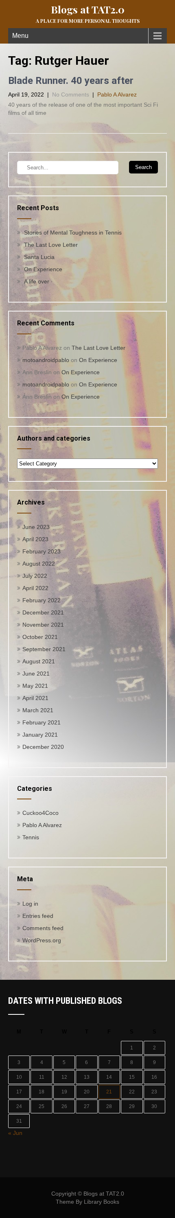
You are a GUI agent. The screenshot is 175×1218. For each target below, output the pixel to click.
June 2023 (36, 527)
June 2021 (36, 673)
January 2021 (40, 734)
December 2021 (43, 612)
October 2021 (40, 637)
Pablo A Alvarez (117, 94)
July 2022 (34, 576)
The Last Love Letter (51, 244)
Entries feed (37, 916)
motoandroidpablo (45, 360)
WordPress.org (41, 940)
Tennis (30, 837)
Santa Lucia (39, 257)
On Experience (43, 269)
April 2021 (35, 698)
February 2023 (41, 551)
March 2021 (37, 710)
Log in (30, 903)
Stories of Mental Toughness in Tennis (73, 232)
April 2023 (35, 539)
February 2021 (41, 722)
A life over (36, 281)
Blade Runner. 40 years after (70, 80)
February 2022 (41, 600)
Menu (20, 35)
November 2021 (43, 624)
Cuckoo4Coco (40, 813)
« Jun (15, 1133)
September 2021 (44, 649)
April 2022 (35, 588)
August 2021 (38, 661)
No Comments (70, 94)
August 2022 (38, 563)
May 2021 (35, 686)
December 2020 (43, 747)
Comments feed (42, 928)
